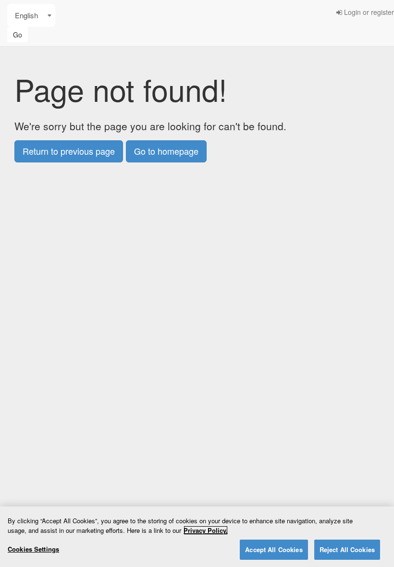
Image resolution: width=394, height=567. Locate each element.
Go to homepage (166, 151)
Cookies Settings (33, 549)
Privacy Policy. (206, 530)
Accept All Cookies (273, 549)
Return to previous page (69, 151)
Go (17, 34)
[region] (197, 536)
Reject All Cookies (347, 549)
